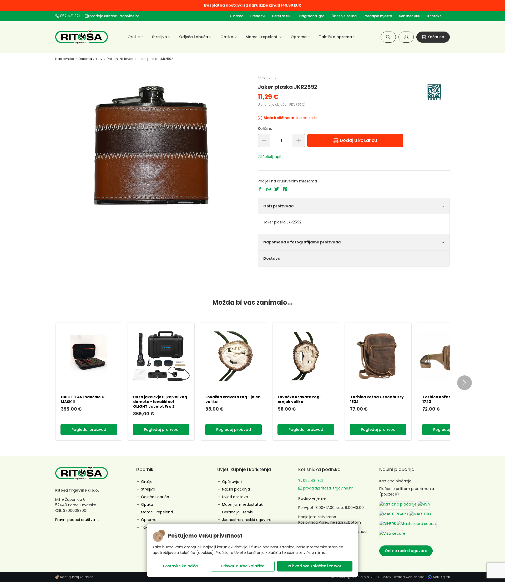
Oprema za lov (90, 59)
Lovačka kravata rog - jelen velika (233, 399)
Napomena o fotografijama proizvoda (302, 242)
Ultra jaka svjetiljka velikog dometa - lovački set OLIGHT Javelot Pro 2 (160, 401)
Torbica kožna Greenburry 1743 (449, 399)
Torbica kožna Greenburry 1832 (377, 399)
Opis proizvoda (278, 206)
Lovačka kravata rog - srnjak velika (300, 399)
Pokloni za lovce (120, 59)
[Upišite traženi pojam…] (388, 37)
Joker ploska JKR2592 (155, 59)
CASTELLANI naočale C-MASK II (84, 399)
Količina (265, 128)
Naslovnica (64, 59)
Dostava (271, 258)
